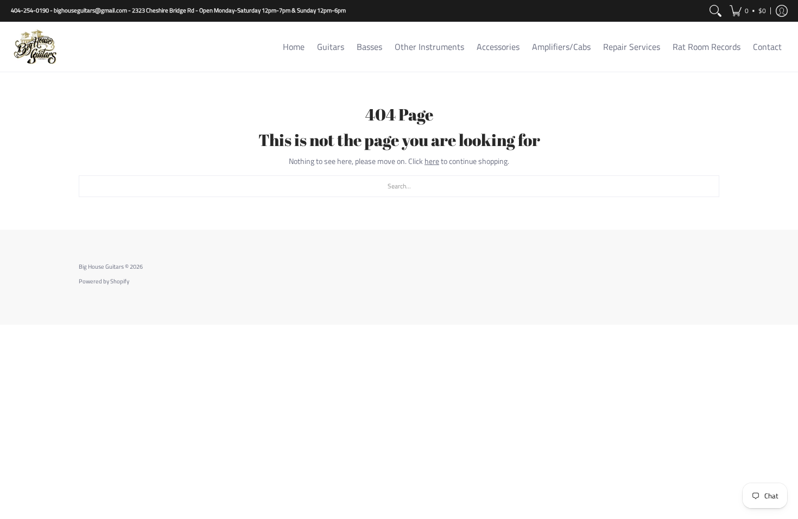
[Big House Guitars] (35, 47)
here (432, 161)
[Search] (715, 11)
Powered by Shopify (104, 281)
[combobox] (399, 186)
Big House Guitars (101, 266)
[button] (748, 11)
